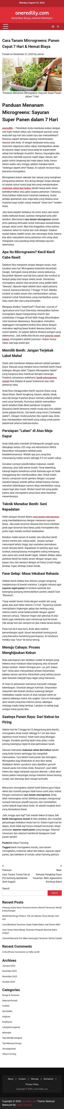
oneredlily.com (32, 13)
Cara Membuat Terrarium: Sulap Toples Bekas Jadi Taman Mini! (31, 924)
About (10, 1079)
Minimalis (6, 1032)
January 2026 (8, 966)
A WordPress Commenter (13, 952)
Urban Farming (20, 842)
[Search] (58, 26)
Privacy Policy (32, 1084)
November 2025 (9, 976)
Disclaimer (48, 1079)
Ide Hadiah (7, 1011)
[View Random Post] (53, 26)
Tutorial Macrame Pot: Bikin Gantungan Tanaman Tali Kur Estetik (32, 938)
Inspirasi (6, 1016)
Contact (22, 1079)
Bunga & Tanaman (10, 995)
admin (40, 54)
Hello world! (34, 952)
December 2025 (9, 971)
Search (6, 888)
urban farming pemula (47, 854)
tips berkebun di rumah (22, 854)
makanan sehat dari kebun (30, 851)
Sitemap (35, 1079)
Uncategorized (9, 1049)
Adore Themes (24, 1104)
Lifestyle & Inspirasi (11, 1027)
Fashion (6, 1006)
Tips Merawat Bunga (11, 1043)
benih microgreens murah (24, 847)
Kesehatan (7, 1022)
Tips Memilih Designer (12, 1038)
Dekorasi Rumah (9, 1000)
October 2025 (8, 982)
